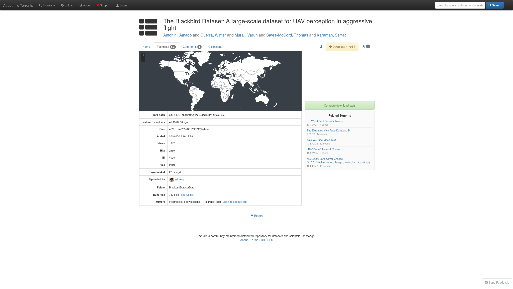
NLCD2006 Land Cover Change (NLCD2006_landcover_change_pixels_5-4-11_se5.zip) (338, 160)
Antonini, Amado (177, 35)
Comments (191, 47)
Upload (69, 5)
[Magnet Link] (320, 46)
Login (123, 5)
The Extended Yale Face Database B (328, 130)
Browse (47, 5)
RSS (270, 240)
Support (104, 5)
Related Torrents (339, 115)
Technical (166, 47)
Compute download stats (339, 105)
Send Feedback (499, 282)
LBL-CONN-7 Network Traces (323, 149)
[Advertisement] (340, 76)
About (86, 5)
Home (146, 47)
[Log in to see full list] (234, 202)
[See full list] (187, 194)
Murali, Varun (246, 35)
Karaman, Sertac (331, 35)
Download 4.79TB (343, 47)
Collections (215, 47)
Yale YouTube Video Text (321, 140)
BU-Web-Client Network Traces (325, 121)
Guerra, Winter (213, 35)
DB (263, 240)
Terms (254, 240)
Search (496, 5)
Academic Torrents (18, 5)
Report (258, 216)
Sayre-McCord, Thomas (287, 35)
